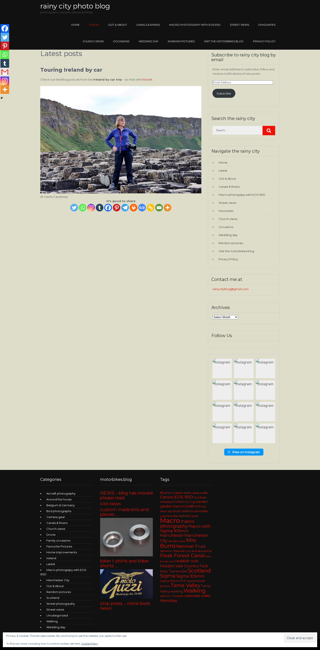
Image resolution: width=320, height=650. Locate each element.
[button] (222, 368)
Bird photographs (58, 511)
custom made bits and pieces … (124, 512)
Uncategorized (57, 615)
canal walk (182, 493)
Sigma (167, 576)
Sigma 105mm (190, 576)
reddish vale (187, 561)
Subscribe (224, 93)
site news (110, 503)
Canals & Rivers (148, 24)
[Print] (133, 207)
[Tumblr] (99, 207)
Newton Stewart (172, 551)
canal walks (199, 493)
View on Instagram (246, 452)
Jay (169, 511)
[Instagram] (91, 207)
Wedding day (148, 41)
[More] (167, 207)
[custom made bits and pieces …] (126, 555)
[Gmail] (4, 72)
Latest (94, 24)
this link (147, 79)
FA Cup (189, 501)
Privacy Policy (264, 41)
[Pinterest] (116, 207)
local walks (181, 511)
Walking (52, 621)
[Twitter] (74, 207)
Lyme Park (166, 516)
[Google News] (142, 207)
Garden (202, 502)
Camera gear (55, 517)
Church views (93, 41)
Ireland (51, 558)
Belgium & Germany (60, 505)
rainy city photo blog (75, 6)
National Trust (190, 546)
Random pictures (181, 41)
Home (75, 24)
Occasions (121, 41)
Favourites (266, 24)
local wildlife (199, 511)
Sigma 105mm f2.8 (172, 580)
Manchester (172, 535)
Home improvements (61, 552)
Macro (170, 520)
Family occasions (58, 540)
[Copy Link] (150, 207)
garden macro (172, 506)
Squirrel (191, 580)
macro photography (177, 524)
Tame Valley (185, 585)
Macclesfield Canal (185, 516)
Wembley (168, 600)
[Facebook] (108, 207)
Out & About (117, 24)
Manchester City (57, 580)
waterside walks (197, 596)
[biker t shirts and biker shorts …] (126, 597)
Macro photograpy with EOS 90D (195, 24)
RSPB (183, 571)
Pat (209, 551)
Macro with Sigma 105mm (185, 528)
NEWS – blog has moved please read (126, 495)
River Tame (169, 571)
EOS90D (178, 501)
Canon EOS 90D (176, 497)
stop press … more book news (125, 606)
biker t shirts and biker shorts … (124, 563)
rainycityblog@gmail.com (230, 289)
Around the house (59, 499)
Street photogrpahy (60, 603)
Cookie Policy (89, 643)
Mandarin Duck (176, 541)
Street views (239, 24)
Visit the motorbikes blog (224, 41)
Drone (51, 534)
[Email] (159, 207)
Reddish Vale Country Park (184, 566)
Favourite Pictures (59, 546)
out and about (195, 551)
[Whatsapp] (82, 207)
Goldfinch (192, 506)
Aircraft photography (61, 493)
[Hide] (1, 98)
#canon (166, 493)
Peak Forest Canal (182, 555)
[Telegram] (125, 207)
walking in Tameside (172, 596)
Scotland (52, 597)
